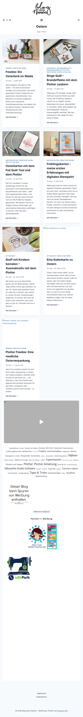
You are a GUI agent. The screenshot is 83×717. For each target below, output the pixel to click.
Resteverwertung (72, 464)
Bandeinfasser (14, 448)
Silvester (38, 469)
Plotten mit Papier (14, 464)
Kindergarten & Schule (12, 456)
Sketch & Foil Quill (64, 72)
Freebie (42, 451)
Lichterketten (50, 456)
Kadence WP (62, 711)
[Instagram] (7, 20)
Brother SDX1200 (12, 160)
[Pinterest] (10, 20)
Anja (9, 81)
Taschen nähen (70, 468)
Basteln (22, 448)
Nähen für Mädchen (34, 460)
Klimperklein (25, 456)
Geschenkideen (54, 451)
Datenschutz (41, 697)
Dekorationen (68, 448)
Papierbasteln (53, 459)
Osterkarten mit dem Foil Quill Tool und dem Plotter (20, 170)
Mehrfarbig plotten (61, 456)
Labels (43, 456)
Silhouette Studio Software (20, 468)
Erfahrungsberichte (54, 70)
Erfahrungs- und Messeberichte (59, 68)
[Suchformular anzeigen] (79, 20)
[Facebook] (3, 20)
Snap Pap (51, 469)
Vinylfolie (70, 472)
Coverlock (58, 448)
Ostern (43, 460)
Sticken (58, 469)
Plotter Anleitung (45, 464)
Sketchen (44, 469)
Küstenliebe (35, 456)
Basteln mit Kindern (31, 448)
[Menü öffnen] (41, 20)
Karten (73, 451)
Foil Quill (35, 451)
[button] (41, 422)
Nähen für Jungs (21, 460)
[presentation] (20, 51)
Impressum (41, 693)
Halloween (66, 451)
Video (63, 473)
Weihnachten (41, 476)
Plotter (28, 464)
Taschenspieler (12, 473)
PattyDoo (75, 460)
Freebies (9, 68)
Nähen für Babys (9, 460)
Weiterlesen (12, 117)
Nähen (72, 455)
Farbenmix (27, 451)
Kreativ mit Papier (19, 68)
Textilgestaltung (23, 473)
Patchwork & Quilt (67, 460)
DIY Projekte (10, 256)
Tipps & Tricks (38, 472)
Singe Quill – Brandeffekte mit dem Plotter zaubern (62, 80)
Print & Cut (62, 464)
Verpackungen (54, 473)
